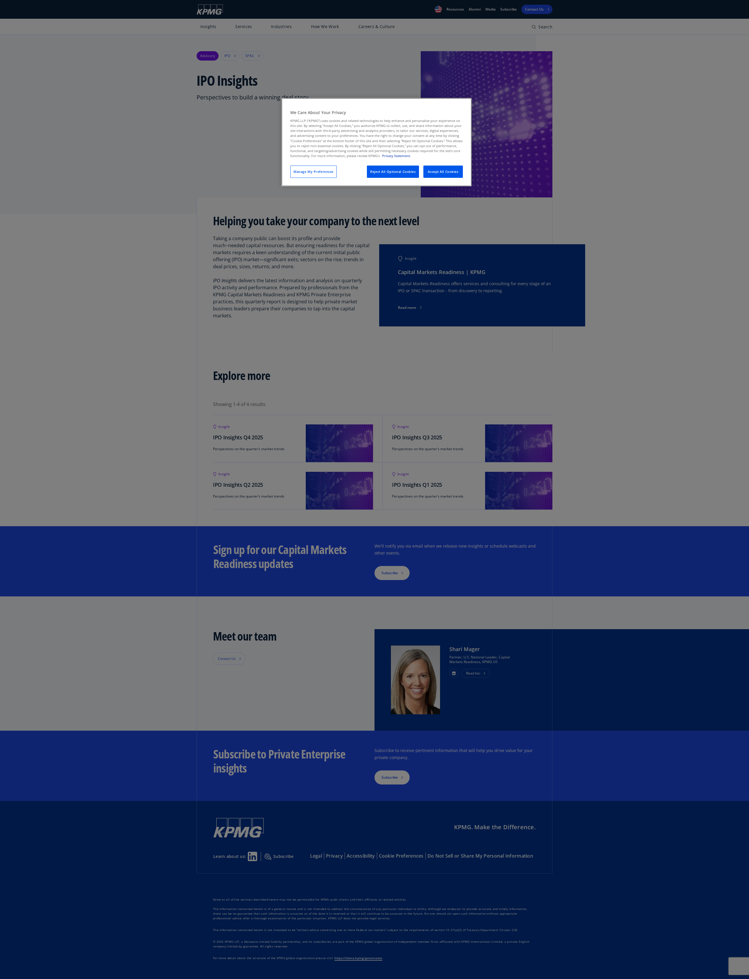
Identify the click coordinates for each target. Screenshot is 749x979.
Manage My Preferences (313, 171)
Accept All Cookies (443, 171)
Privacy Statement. (396, 156)
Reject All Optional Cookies (392, 171)
